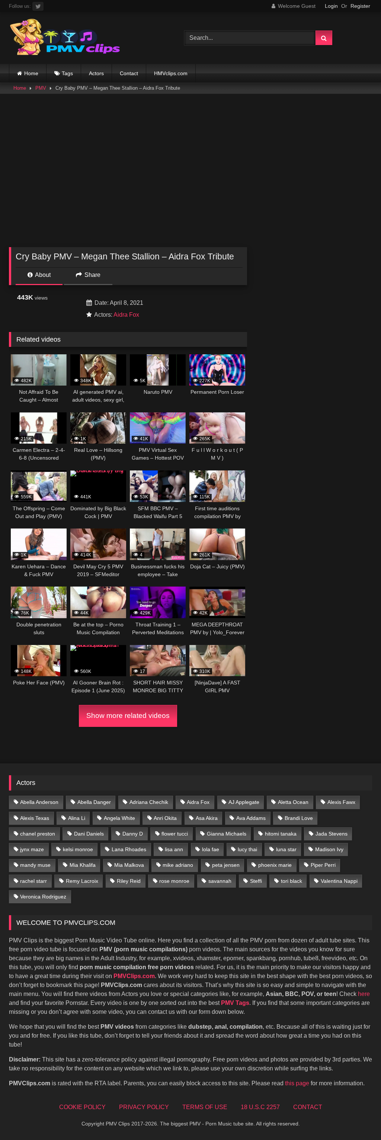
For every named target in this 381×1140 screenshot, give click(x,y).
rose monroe (174, 881)
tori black (291, 881)
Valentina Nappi (339, 881)
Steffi (256, 881)
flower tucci (174, 834)
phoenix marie (275, 865)
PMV (40, 88)
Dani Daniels (89, 834)
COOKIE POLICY (82, 1107)
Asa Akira (207, 818)
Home (31, 73)
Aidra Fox (126, 315)
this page (297, 1083)
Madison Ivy (329, 849)
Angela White (119, 818)
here (364, 994)
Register (360, 6)
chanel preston (37, 834)
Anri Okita (165, 818)
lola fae (210, 849)
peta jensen (226, 865)
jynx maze (32, 849)
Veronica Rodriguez (43, 897)
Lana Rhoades (129, 849)
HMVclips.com (171, 73)
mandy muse (35, 865)
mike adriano (178, 865)
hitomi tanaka (281, 834)
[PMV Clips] (85, 38)
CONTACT (307, 1107)
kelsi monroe (78, 849)
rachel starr (33, 881)
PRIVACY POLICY (144, 1107)
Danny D (132, 834)
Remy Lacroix (82, 881)
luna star (286, 849)
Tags (67, 73)
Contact (129, 73)
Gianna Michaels (226, 834)
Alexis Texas (34, 818)
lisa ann (174, 849)
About (42, 275)
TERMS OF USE (204, 1107)
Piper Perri (323, 865)
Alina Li (76, 818)
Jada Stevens (332, 834)
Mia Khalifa (83, 865)
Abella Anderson (39, 802)
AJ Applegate (243, 802)
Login (331, 6)
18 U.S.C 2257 (260, 1107)
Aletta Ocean (293, 802)
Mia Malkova (129, 865)
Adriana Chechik (148, 802)
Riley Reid (129, 881)
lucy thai (247, 849)
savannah (219, 881)
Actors (96, 73)
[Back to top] (358, 1118)
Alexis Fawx (341, 802)
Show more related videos (128, 715)
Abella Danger (94, 802)
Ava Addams (251, 818)
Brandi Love (299, 818)
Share (91, 275)
